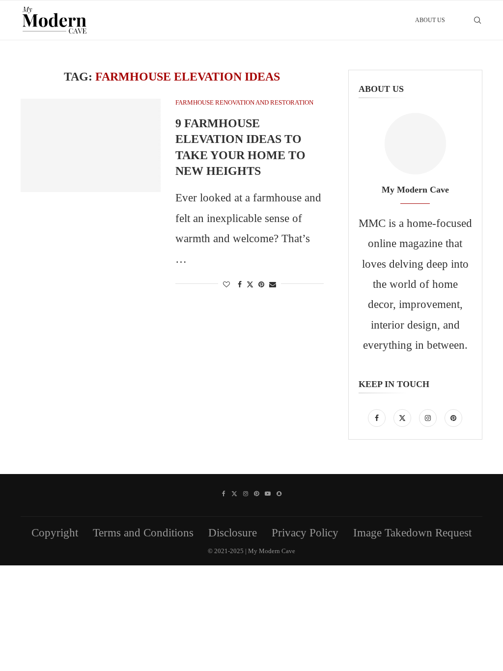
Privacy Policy (305, 533)
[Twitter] (404, 417)
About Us (430, 20)
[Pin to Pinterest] (261, 285)
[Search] (477, 20)
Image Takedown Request (412, 533)
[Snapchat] (279, 494)
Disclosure (232, 533)
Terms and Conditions (143, 533)
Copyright (54, 533)
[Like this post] (226, 285)
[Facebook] (378, 417)
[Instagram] (429, 417)
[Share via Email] (272, 285)
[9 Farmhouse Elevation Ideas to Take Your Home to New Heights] (91, 145)
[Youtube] (268, 494)
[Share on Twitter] (250, 284)
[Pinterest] (453, 417)
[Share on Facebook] (240, 285)
